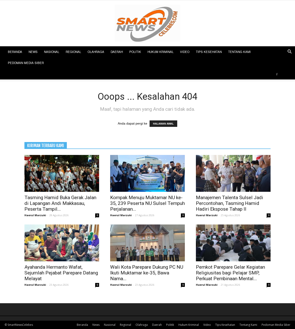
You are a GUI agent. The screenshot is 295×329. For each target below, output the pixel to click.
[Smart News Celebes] (147, 23)
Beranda (15, 51)
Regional (73, 51)
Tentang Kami (239, 51)
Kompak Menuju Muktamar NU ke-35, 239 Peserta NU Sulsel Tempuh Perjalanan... (147, 203)
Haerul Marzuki (35, 215)
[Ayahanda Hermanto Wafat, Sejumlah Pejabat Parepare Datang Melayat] (61, 242)
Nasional (51, 51)
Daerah (117, 51)
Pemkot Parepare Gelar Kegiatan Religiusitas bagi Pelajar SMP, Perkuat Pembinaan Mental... (230, 272)
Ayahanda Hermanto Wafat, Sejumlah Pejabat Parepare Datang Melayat (61, 272)
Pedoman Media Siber (26, 63)
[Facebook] (276, 73)
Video (184, 51)
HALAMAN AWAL (163, 123)
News (33, 51)
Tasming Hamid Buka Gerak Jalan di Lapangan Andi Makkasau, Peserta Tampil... (60, 203)
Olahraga (96, 51)
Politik (135, 51)
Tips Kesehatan (209, 51)
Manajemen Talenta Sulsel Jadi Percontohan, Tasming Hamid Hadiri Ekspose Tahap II (229, 203)
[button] (289, 52)
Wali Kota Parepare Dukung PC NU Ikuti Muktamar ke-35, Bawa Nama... (146, 272)
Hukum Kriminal (161, 51)
